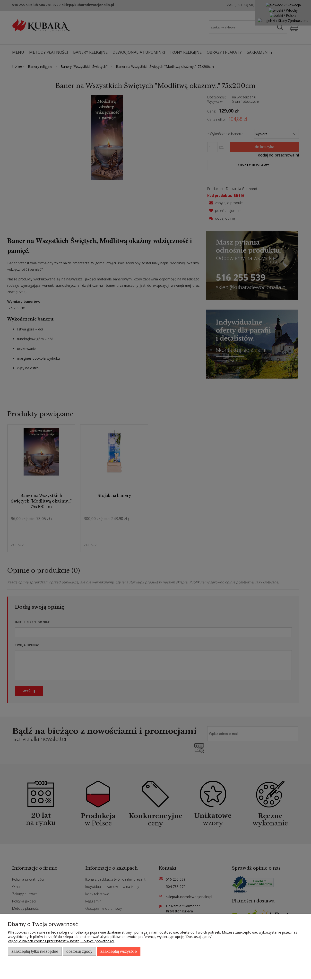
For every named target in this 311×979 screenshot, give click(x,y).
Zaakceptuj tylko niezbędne (34, 951)
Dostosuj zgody (79, 951)
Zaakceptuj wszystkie (118, 951)
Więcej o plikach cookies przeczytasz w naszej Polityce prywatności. (61, 941)
